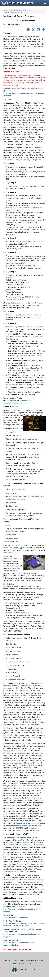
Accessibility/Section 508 (35, 960)
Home (5, 10)
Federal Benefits (24, 10)
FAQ (23, 960)
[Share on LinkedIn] (38, 30)
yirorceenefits (20, 3)
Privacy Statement (20, 963)
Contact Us (32, 963)
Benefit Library (13, 10)
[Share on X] (33, 30)
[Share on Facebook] (28, 30)
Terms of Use (15, 960)
